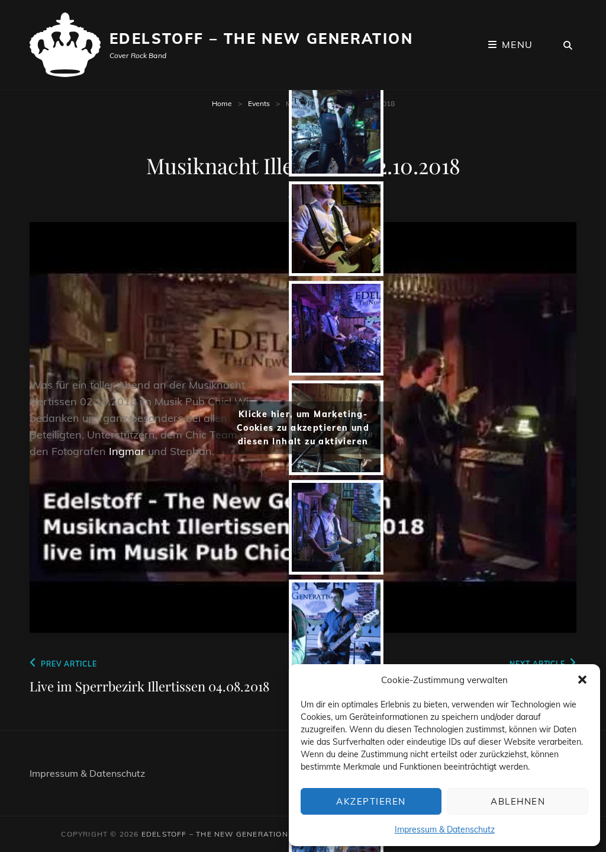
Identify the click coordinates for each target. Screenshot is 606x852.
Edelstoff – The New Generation (261, 38)
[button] (582, 680)
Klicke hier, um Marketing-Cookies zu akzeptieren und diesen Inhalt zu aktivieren (303, 427)
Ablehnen (518, 801)
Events (259, 103)
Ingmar (127, 451)
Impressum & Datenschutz (445, 829)
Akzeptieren (371, 801)
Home (222, 103)
